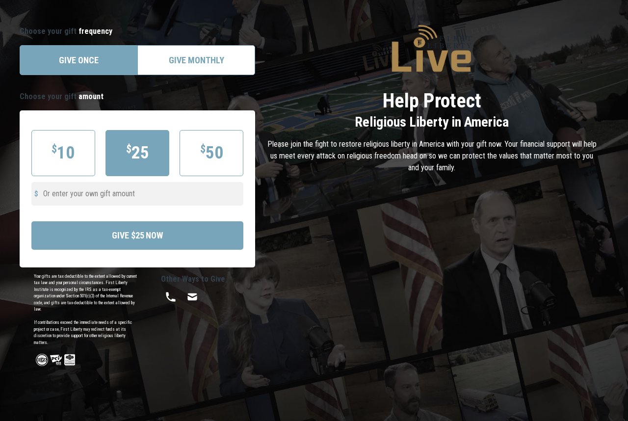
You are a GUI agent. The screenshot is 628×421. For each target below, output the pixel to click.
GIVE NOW (137, 235)
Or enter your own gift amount (89, 193)
